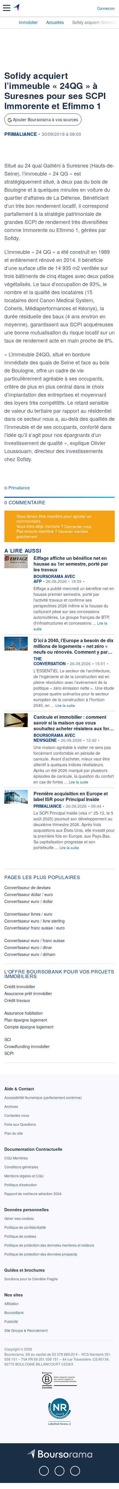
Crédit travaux (17, 1000)
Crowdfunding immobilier (27, 1046)
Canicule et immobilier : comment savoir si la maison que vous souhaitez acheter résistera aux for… (74, 723)
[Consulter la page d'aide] (90, 8)
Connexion (106, 8)
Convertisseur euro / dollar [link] (28, 901)
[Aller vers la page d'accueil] (17, 8)
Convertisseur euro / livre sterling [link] (34, 921)
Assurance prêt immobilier (28, 993)
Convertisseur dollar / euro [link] (28, 894)
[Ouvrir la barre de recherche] (82, 8)
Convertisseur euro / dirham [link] (29, 954)
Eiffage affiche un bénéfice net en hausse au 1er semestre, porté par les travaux (71, 564)
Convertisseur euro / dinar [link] (28, 947)
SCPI (9, 1053)
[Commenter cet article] (19, 150)
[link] (43, 1097)
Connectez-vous (78, 526)
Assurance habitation (23, 1013)
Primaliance (19, 487)
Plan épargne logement (25, 1020)
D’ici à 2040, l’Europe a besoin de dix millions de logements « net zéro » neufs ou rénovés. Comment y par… (74, 646)
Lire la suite (65, 705)
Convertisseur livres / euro (28, 914)
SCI (7, 1039)
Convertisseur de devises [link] (27, 887)
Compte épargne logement (28, 1027)
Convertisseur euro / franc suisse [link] (34, 940)
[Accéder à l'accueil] (8, 22)
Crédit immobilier (19, 986)
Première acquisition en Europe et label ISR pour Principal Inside (71, 796)
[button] (6, 7)
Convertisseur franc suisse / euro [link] (34, 928)
